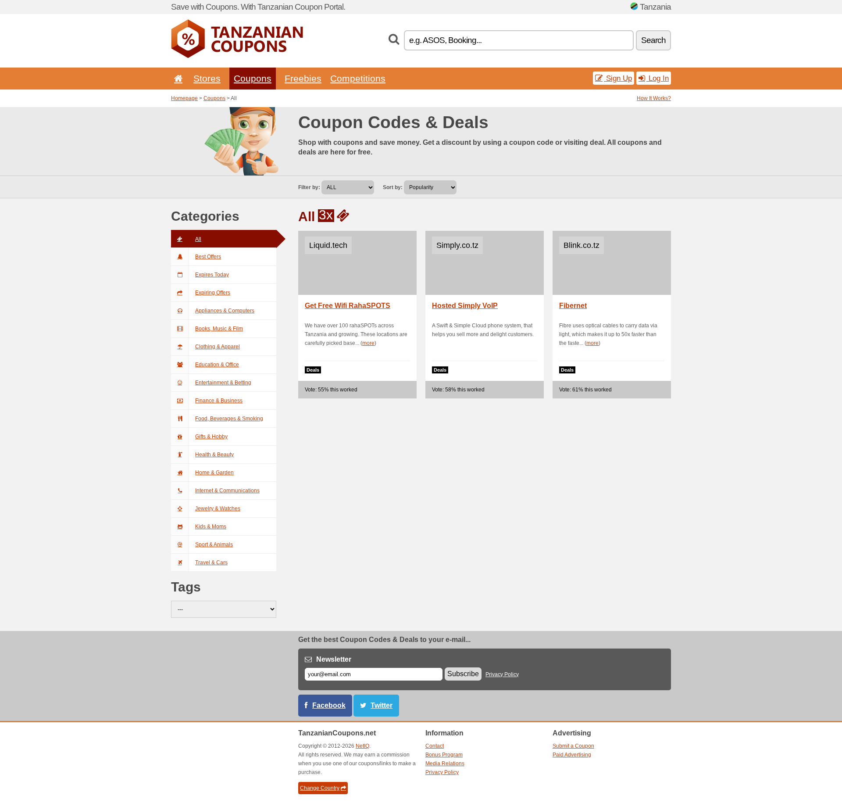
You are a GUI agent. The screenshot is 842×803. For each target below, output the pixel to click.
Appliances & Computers (224, 311)
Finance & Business (219, 401)
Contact (434, 746)
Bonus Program (444, 755)
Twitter (381, 705)
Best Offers (208, 257)
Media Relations (444, 763)
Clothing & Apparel (217, 347)
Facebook (329, 705)
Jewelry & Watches (217, 508)
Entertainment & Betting (223, 383)
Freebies (303, 78)
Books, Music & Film (219, 329)
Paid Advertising (572, 755)
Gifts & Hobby (211, 437)
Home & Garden (214, 473)
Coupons (252, 78)
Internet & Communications (227, 491)
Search (653, 40)
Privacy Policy (502, 674)
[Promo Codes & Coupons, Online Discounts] (237, 56)
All (198, 239)
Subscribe (463, 674)
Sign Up (618, 78)
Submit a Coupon (573, 746)
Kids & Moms (210, 526)
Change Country (319, 788)
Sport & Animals (214, 544)
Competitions (357, 78)
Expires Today (212, 275)
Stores (207, 78)
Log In (657, 78)
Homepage (184, 98)
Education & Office (217, 365)
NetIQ (362, 746)
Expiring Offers (212, 293)
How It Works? (654, 98)
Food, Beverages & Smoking (229, 419)
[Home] (176, 78)
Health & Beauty (214, 455)
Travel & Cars (211, 562)
